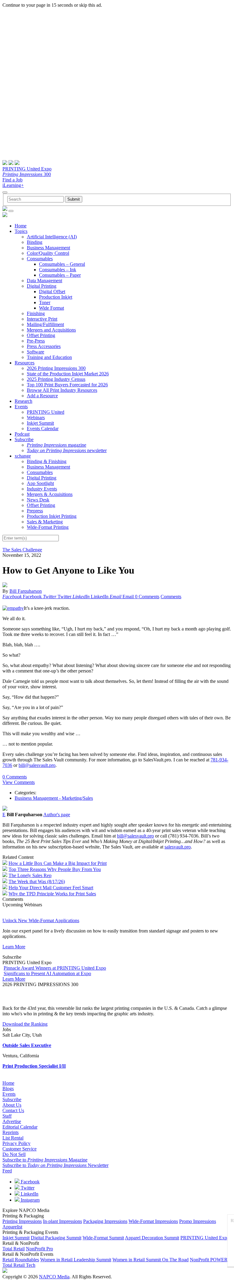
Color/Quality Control (48, 253)
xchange (23, 455)
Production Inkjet (55, 297)
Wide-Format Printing (48, 527)
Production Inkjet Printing (51, 516)
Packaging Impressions (105, 1221)
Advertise (11, 1121)
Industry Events (42, 488)
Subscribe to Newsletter (55, 1165)
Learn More (13, 946)
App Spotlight (40, 483)
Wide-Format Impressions (153, 1221)
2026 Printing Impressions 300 (56, 368)
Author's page (56, 814)
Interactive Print (42, 318)
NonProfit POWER (209, 1259)
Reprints (10, 1132)
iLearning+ (13, 185)
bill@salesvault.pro (37, 765)
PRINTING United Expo (26, 168)
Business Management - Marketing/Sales (54, 798)
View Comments (18, 782)
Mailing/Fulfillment (45, 324)
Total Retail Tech (18, 1265)
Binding (34, 242)
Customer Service (19, 1148)
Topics (21, 231)
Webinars (36, 417)
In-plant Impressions (62, 1221)
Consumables (40, 258)
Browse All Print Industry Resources (62, 390)
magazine (56, 445)
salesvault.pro (178, 846)
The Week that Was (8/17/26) (37, 881)
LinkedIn (29, 1193)
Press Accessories (44, 346)
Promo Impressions (197, 1221)
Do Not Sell (14, 1154)
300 (26, 174)
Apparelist (12, 1226)
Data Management (44, 280)
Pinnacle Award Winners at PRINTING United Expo (55, 968)
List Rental (12, 1137)
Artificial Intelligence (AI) (52, 236)
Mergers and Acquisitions (51, 329)
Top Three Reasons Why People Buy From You (55, 869)
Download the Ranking (25, 1024)
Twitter (27, 1187)
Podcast (22, 434)
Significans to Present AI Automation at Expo (47, 973)
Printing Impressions (22, 1221)
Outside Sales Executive (26, 1045)
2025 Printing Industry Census (56, 379)
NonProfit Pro (39, 1248)
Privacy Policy (16, 1143)
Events (21, 406)
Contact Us (13, 1110)
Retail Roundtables (20, 1259)
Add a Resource (42, 395)
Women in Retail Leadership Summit (75, 1259)
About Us (11, 1105)
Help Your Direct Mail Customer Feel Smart (51, 887)
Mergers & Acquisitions (50, 494)
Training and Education (49, 357)
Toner (44, 302)
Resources (24, 362)
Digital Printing (41, 286)
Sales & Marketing (45, 521)
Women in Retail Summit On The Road (150, 1259)
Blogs (8, 1088)
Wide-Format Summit (103, 1237)
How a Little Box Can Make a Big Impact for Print (58, 863)
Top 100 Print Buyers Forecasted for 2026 (67, 384)
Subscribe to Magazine (44, 1159)
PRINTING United (45, 412)
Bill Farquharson (25, 591)
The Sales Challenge (22, 549)
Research (23, 401)
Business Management (48, 247)
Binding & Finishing (46, 461)
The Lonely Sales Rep (30, 875)
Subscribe (24, 439)
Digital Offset (52, 291)
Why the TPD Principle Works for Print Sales (52, 893)
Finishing (36, 313)
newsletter (67, 450)
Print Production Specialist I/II (34, 1066)
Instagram (30, 1200)
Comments (171, 596)
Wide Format (51, 308)
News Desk (38, 499)
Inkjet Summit (40, 423)
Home (21, 225)
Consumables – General (62, 264)
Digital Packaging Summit (56, 1237)
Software (35, 351)
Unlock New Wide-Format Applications (40, 920)
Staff (7, 1116)
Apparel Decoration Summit (152, 1237)
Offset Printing (41, 335)
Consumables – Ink (57, 269)
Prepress (35, 510)
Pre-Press (36, 340)
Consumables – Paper (60, 275)
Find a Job (12, 179)
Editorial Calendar (19, 1126)
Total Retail (13, 1248)
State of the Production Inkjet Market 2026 (68, 373)
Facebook (30, 1181)
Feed (7, 1170)
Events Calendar (42, 428)
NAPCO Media (54, 1276)
